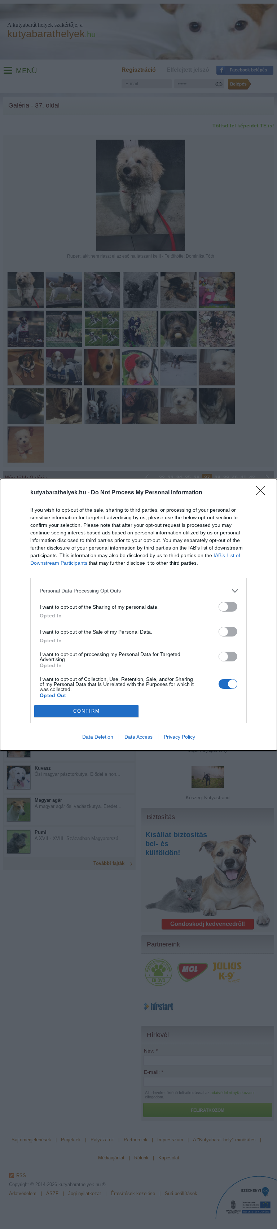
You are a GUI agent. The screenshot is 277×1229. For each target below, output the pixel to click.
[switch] (228, 607)
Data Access (138, 737)
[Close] (263, 493)
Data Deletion (97, 737)
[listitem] (138, 591)
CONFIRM (86, 711)
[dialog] (138, 615)
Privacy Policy (179, 737)
